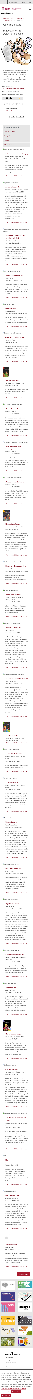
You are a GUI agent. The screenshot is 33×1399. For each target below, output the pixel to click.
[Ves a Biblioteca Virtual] (11, 8)
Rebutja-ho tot (6, 1395)
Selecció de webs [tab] (9, 131)
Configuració (5, 1392)
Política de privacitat (11, 1362)
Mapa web (8, 1367)
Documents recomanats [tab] (11, 127)
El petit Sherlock (11, 108)
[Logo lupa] (29, 1)
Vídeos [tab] (6, 140)
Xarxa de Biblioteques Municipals (13, 88)
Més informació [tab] (9, 145)
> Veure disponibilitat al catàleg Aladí (16, 176)
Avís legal (8, 1360)
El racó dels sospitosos (13, 111)
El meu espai (13, 2)
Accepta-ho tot (16, 1392)
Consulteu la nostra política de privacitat (13, 1388)
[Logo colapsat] (30, 10)
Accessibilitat (9, 1357)
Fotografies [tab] (8, 136)
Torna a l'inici (23, 1274)
